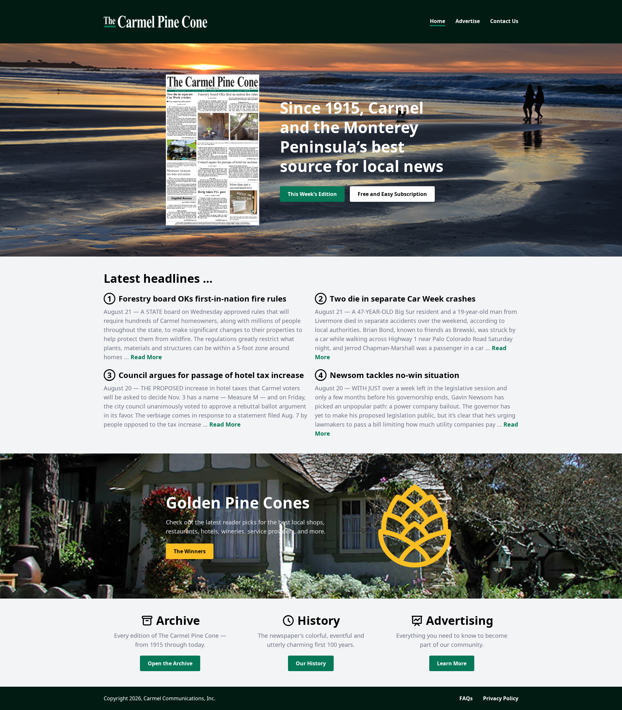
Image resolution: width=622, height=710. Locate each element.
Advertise (467, 21)
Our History (311, 663)
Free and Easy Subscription (392, 194)
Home (437, 21)
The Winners (190, 551)
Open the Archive (170, 663)
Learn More (451, 663)
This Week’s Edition (312, 194)
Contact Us (504, 21)
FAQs (466, 698)
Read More (146, 357)
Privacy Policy (500, 698)
